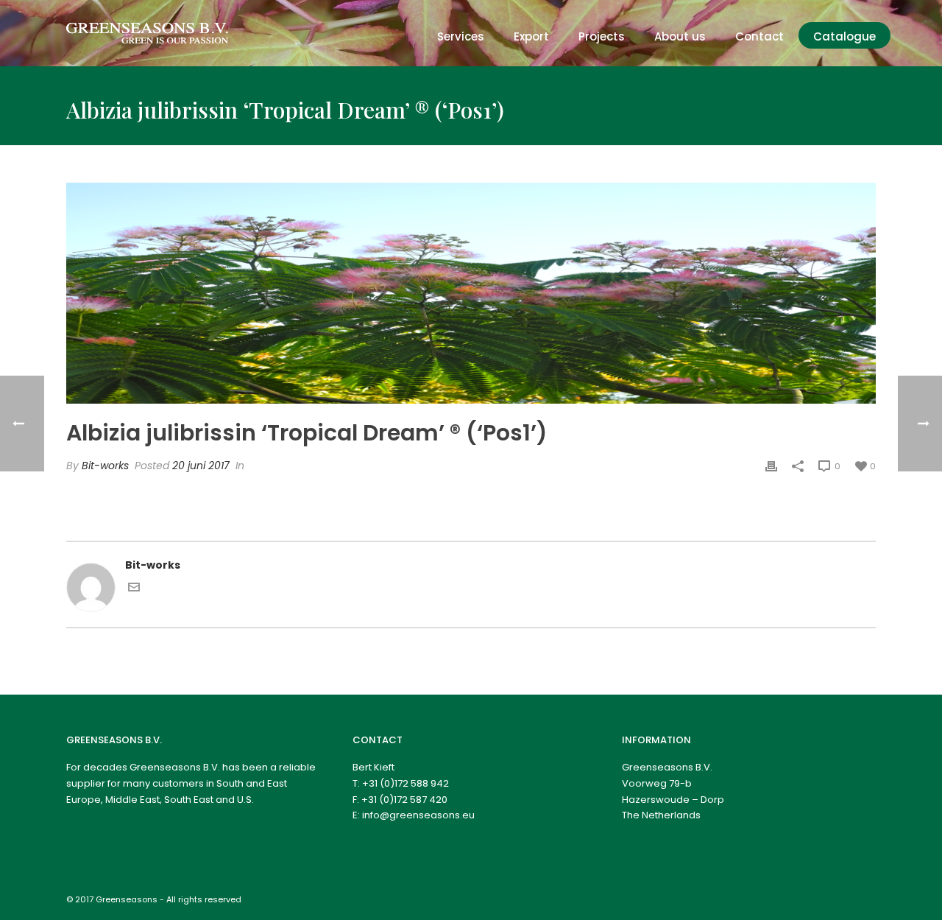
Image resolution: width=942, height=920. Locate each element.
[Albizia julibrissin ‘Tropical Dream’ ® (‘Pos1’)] (471, 293)
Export (531, 36)
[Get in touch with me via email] (134, 589)
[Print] (771, 465)
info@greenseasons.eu (418, 815)
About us (680, 36)
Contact (759, 36)
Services (460, 36)
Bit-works (105, 465)
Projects (601, 36)
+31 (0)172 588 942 (405, 783)
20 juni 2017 (201, 465)
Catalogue (844, 36)
